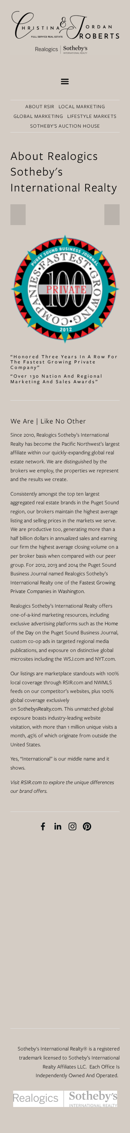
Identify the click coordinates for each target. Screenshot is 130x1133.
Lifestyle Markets (91, 116)
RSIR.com (31, 782)
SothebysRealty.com (40, 709)
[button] (18, 214)
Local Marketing (82, 106)
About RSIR (39, 106)
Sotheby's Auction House (65, 125)
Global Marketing (38, 116)
